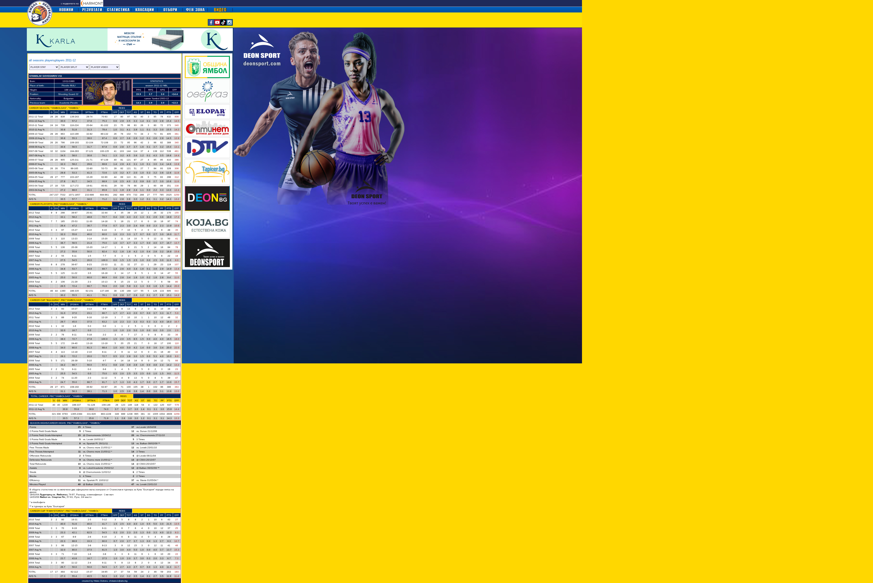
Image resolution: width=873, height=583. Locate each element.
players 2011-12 (65, 60)
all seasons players (41, 60)
